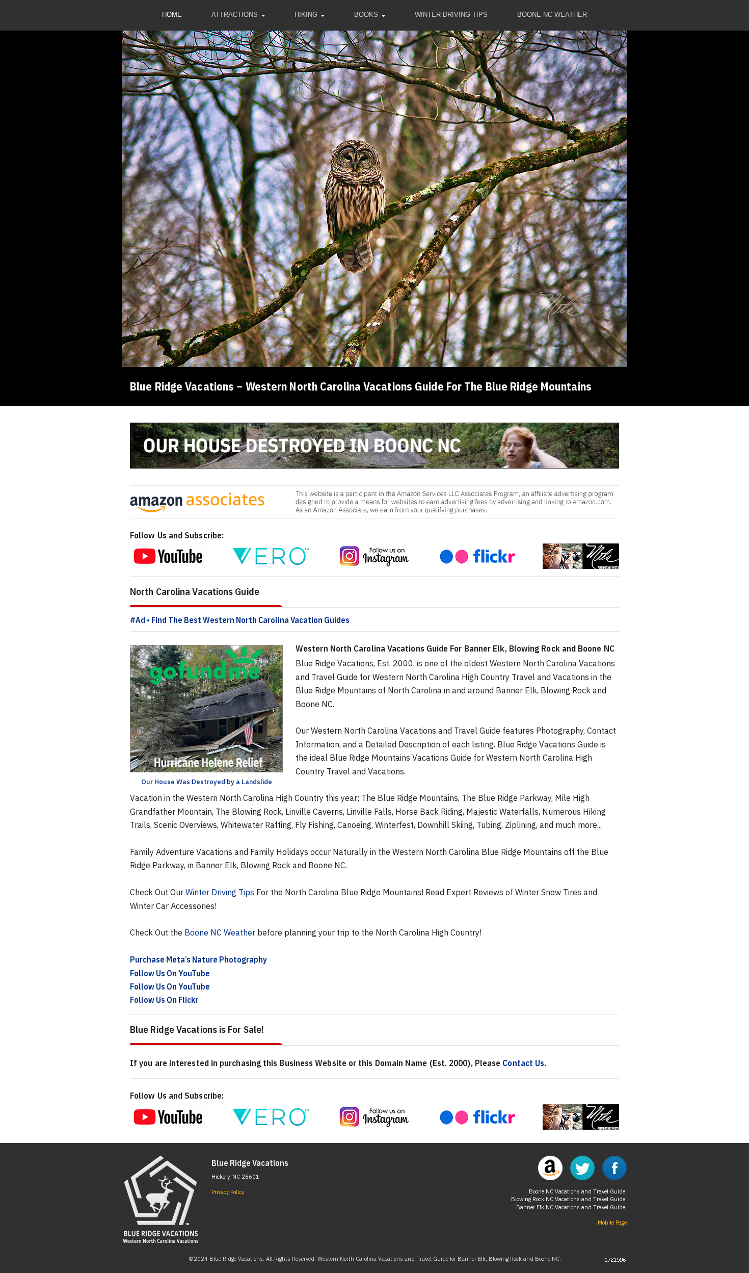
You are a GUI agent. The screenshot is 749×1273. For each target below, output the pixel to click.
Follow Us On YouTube (170, 973)
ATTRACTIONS (234, 14)
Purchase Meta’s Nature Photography (198, 959)
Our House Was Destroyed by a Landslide (206, 781)
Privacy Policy (227, 1192)
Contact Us (523, 1063)
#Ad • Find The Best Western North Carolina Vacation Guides (240, 620)
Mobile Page (612, 1222)
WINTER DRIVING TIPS (451, 14)
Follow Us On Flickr (164, 1000)
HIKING (306, 14)
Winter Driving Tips (219, 892)
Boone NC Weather (219, 932)
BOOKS (366, 14)
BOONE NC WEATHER (552, 14)
